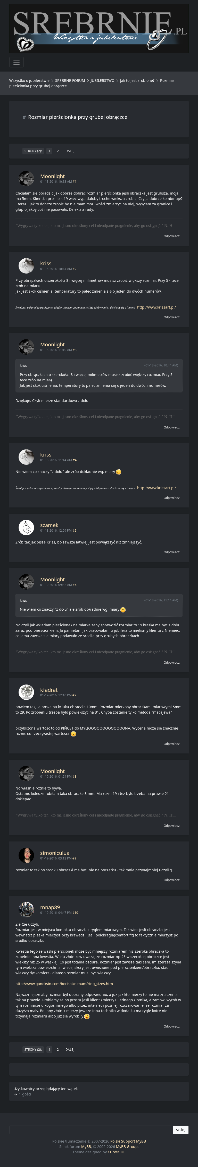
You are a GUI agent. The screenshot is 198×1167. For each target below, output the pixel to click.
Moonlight (52, 176)
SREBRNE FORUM (70, 80)
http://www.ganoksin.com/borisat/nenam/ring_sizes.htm (64, 983)
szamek (49, 525)
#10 (75, 912)
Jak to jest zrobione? (137, 80)
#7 (74, 695)
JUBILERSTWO (103, 80)
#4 (75, 460)
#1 (75, 181)
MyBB (86, 1146)
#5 (74, 530)
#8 (74, 776)
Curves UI (116, 1152)
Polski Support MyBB (128, 1141)
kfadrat (48, 689)
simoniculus (54, 852)
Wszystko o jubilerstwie (29, 80)
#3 (75, 350)
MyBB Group (127, 1146)
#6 (75, 585)
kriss (46, 263)
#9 (74, 858)
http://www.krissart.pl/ (156, 307)
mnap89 (50, 907)
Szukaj (180, 1130)
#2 (75, 269)
